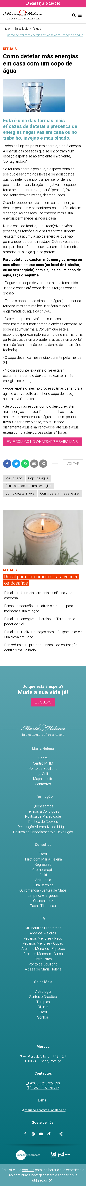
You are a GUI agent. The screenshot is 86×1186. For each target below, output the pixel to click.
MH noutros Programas (43, 928)
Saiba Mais (21, 28)
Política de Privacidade (43, 816)
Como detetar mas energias (60, 493)
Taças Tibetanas (43, 906)
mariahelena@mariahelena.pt (45, 1110)
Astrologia (43, 880)
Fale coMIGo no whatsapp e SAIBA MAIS (42, 441)
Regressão (43, 865)
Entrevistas (43, 959)
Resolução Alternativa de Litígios (43, 827)
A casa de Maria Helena (43, 969)
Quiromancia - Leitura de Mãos (43, 890)
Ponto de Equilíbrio (43, 769)
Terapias (43, 1002)
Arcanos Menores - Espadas (43, 949)
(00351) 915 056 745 (44, 1088)
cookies (28, 1170)
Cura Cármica (43, 885)
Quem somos (43, 806)
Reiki (43, 875)
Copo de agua (38, 478)
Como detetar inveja (20, 493)
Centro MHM (43, 763)
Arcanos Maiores (43, 933)
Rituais (37, 28)
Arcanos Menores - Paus (43, 938)
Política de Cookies (43, 822)
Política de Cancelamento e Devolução (43, 832)
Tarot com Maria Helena (43, 859)
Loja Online (43, 774)
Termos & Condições (43, 811)
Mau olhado (14, 478)
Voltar (73, 464)
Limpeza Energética (43, 896)
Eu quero (43, 702)
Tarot (43, 854)
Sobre (43, 758)
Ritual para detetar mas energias (28, 486)
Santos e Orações (43, 997)
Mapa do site (43, 779)
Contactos (43, 784)
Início (6, 28)
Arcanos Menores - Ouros (43, 954)
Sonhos (43, 1017)
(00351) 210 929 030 (45, 1083)
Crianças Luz (43, 901)
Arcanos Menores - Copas (43, 943)
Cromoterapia (43, 870)
